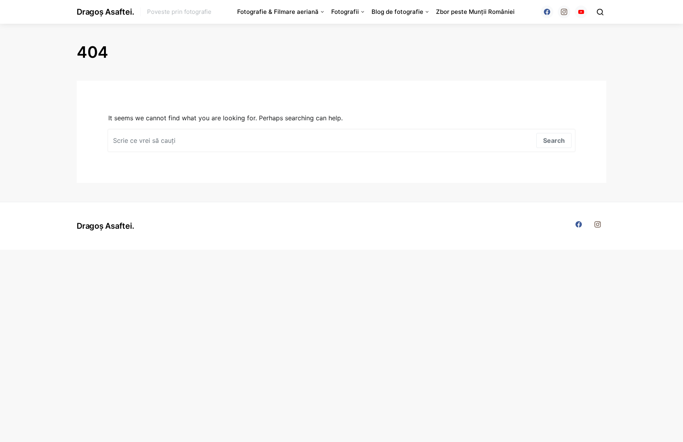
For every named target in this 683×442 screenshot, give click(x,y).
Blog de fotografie (397, 11)
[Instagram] (564, 12)
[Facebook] (547, 12)
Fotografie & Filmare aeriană (278, 11)
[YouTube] (581, 12)
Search (554, 140)
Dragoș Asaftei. (105, 12)
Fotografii (345, 11)
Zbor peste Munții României (475, 11)
